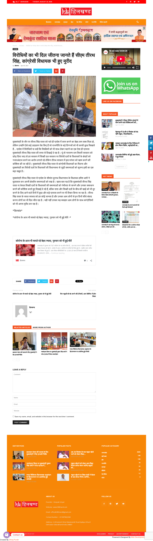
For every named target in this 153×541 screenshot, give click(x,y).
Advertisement (122, 534)
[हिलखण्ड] (76, 11)
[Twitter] (134, 2)
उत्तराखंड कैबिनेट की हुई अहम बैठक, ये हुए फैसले (127, 155)
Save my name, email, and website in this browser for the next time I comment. (44, 416)
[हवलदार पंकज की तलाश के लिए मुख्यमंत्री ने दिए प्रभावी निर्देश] (26, 341)
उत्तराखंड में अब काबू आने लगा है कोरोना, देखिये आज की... (110, 226)
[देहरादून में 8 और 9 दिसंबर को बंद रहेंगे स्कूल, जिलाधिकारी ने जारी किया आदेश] (105, 135)
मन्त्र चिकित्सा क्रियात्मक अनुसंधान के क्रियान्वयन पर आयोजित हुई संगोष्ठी (39, 476)
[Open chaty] (6, 535)
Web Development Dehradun (142, 537)
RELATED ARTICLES (22, 327)
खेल (72, 22)
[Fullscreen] (137, 67)
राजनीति (94, 22)
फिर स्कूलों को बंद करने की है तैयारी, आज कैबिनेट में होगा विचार (78, 295)
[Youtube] (138, 2)
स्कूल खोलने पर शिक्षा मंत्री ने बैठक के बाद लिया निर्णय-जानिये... (83, 475)
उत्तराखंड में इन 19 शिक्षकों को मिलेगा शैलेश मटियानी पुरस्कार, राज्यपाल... (110, 195)
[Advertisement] (76, 43)
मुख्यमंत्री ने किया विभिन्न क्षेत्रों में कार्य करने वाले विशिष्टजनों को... (126, 121)
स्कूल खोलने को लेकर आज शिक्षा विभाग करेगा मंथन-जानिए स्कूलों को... (82, 465)
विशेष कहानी (103, 22)
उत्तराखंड (57, 22)
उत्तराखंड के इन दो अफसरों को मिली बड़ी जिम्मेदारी (130, 206)
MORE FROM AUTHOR (42, 327)
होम (103, 460)
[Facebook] (126, 2)
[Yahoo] (31, 312)
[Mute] (133, 67)
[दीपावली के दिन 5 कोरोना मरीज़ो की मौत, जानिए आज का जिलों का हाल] (131, 217)
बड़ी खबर (104, 456)
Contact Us (135, 534)
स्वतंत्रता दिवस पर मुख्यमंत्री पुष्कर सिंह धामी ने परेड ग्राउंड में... (39, 464)
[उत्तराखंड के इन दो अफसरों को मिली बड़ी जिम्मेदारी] (131, 192)
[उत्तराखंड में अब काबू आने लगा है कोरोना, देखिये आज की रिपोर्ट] (111, 217)
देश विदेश (79, 22)
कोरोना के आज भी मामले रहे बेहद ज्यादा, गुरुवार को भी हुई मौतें (32, 294)
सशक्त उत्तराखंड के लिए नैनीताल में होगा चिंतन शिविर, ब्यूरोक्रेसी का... (127, 144)
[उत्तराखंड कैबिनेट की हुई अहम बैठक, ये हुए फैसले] (108, 157)
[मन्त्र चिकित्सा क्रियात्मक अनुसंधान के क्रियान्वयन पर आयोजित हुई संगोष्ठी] (83, 339)
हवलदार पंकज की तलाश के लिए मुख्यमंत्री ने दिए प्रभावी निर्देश (37, 453)
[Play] (105, 67)
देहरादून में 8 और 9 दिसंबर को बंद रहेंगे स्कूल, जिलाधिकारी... (126, 132)
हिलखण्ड (48, 22)
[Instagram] (130, 2)
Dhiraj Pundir (14, 540)
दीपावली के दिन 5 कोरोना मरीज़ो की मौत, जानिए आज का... (131, 226)
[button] (137, 22)
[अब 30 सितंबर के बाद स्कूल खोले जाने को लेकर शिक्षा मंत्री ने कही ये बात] (63, 454)
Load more (120, 167)
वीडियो (103, 470)
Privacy (111, 534)
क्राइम (65, 22)
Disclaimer (101, 534)
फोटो (86, 22)
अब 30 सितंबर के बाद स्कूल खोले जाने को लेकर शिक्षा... (82, 453)
